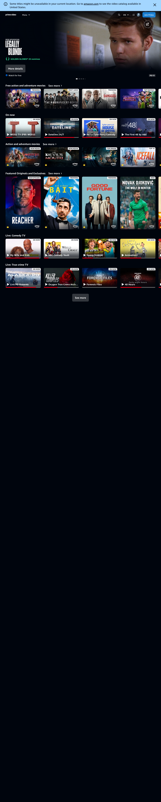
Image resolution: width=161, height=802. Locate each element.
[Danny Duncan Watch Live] (99, 249)
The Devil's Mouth (61, 157)
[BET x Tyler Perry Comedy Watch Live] (99, 128)
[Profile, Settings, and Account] (138, 15)
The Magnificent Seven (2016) (61, 99)
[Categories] (133, 15)
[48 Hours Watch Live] (137, 278)
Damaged (99, 99)
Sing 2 (23, 99)
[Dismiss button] (155, 4)
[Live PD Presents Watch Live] (23, 278)
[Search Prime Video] (119, 15)
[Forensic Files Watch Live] (99, 278)
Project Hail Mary (99, 157)
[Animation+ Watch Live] (137, 249)
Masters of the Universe (23, 157)
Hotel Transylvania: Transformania (137, 99)
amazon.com (91, 3)
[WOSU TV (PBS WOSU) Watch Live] (23, 128)
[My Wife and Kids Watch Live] (23, 249)
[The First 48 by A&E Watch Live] (137, 128)
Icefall (137, 157)
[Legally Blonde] (107, 41)
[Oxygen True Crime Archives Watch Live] (61, 278)
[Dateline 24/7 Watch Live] (61, 128)
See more (80, 297)
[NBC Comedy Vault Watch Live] (61, 249)
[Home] (11, 15)
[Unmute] (148, 24)
